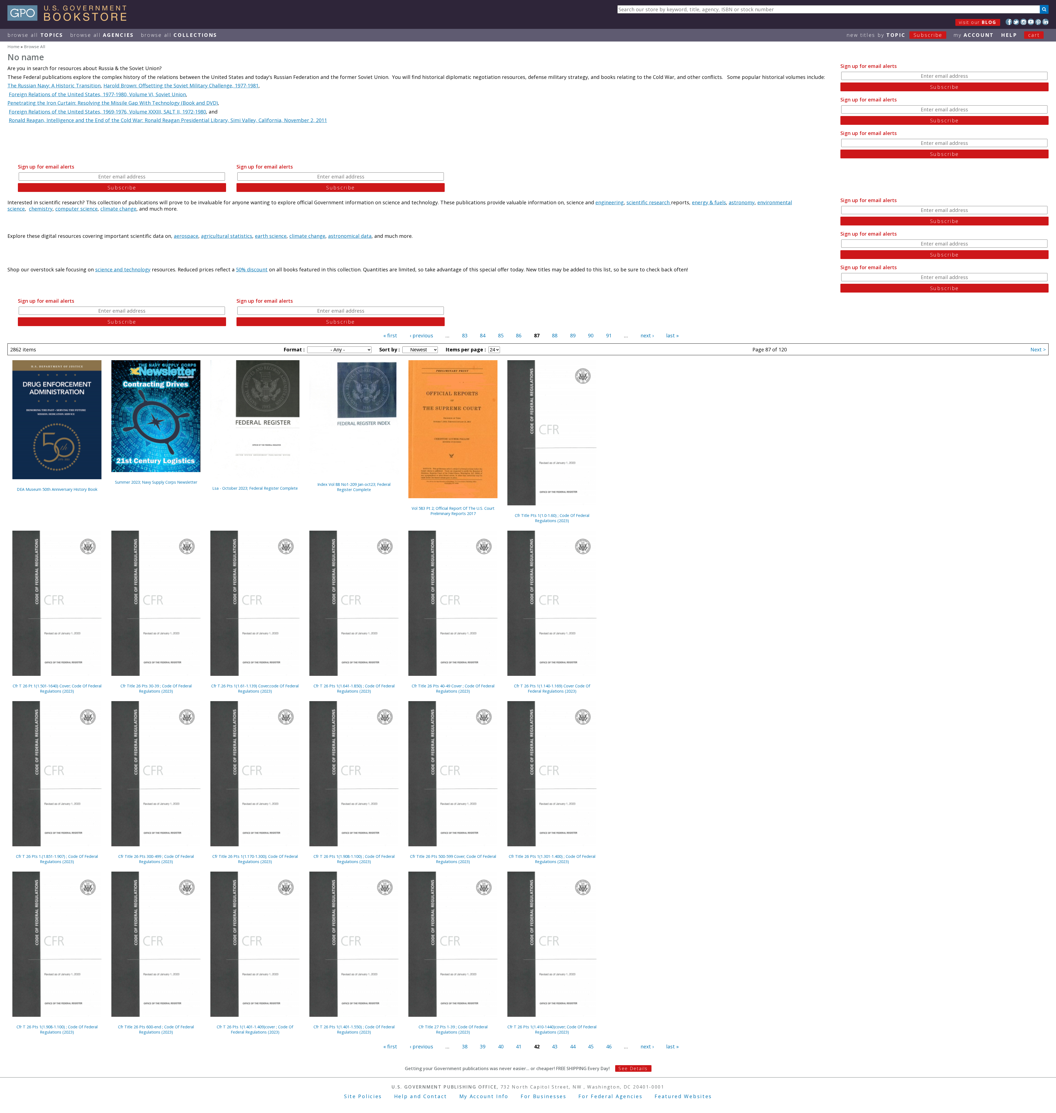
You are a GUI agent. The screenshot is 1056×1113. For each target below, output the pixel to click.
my (973, 35)
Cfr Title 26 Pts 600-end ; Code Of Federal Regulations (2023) (156, 1029)
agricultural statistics (226, 236)
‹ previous (421, 335)
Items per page (465, 349)
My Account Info (484, 1096)
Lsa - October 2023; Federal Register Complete (255, 488)
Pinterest (1038, 22)
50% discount (252, 269)
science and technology (122, 269)
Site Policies (363, 1096)
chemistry (41, 208)
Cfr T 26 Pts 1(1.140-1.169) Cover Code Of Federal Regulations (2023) (552, 688)
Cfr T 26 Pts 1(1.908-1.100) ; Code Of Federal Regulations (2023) (354, 859)
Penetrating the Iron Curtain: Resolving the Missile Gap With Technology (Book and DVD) (112, 103)
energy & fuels (709, 202)
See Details (633, 1068)
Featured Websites (683, 1096)
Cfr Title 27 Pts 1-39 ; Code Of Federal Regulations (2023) (453, 1029)
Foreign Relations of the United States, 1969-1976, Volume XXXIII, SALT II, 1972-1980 (107, 111)
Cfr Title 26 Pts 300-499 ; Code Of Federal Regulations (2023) (156, 859)
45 (590, 1046)
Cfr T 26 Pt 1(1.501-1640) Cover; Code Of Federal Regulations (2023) (57, 688)
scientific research (648, 202)
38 (465, 1046)
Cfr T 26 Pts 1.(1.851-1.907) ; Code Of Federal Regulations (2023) (57, 859)
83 (465, 335)
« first (390, 335)
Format (293, 349)
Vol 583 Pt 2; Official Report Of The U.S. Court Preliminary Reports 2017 (453, 511)
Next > (1038, 349)
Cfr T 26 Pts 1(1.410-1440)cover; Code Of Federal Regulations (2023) (551, 1029)
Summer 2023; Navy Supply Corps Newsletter (156, 482)
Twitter (1016, 22)
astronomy (742, 202)
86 (518, 335)
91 (609, 335)
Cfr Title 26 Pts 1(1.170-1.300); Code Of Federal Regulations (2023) (255, 859)
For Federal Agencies (610, 1096)
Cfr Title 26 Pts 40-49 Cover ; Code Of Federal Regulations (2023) (453, 688)
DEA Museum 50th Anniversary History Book (57, 489)
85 (501, 335)
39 (482, 1046)
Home (13, 46)
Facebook (1009, 22)
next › (647, 335)
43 (554, 1046)
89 (573, 335)
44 (573, 1046)
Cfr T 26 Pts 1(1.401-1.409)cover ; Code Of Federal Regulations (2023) (255, 1029)
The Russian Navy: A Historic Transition (54, 85)
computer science (76, 208)
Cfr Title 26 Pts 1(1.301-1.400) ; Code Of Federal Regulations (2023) (552, 859)
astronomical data (350, 236)
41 (518, 1046)
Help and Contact (420, 1096)
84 (482, 335)
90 (590, 335)
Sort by (388, 349)
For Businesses (543, 1096)
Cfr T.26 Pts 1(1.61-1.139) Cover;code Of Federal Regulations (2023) (255, 688)
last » (672, 335)
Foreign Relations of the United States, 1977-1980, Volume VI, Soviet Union (97, 94)
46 (609, 1046)
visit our (978, 22)
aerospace (186, 236)
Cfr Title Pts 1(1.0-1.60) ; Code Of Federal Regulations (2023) (552, 518)
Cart (1034, 35)
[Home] (69, 19)
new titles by (894, 35)
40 (501, 1046)
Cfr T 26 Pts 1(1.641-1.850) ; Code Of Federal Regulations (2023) (354, 688)
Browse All (35, 35)
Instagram (1023, 22)
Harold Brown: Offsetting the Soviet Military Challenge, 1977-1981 (180, 85)
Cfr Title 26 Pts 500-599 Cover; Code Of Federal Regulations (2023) (453, 859)
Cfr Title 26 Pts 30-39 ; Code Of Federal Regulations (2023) (156, 688)
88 (554, 335)
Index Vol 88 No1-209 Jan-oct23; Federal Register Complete (354, 487)
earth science (271, 236)
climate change (118, 208)
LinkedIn (1045, 22)
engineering (609, 202)
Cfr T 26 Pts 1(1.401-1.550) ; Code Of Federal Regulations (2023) (354, 1029)
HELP (1009, 35)
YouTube (1031, 22)
